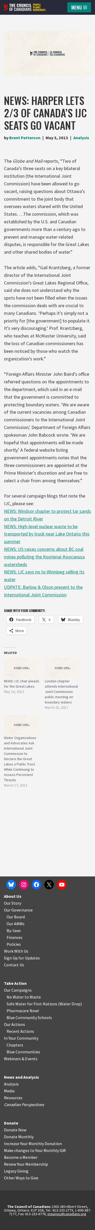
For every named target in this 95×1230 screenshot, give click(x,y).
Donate (11, 1123)
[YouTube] (61, 884)
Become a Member (20, 1157)
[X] (49, 884)
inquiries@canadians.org (67, 1214)
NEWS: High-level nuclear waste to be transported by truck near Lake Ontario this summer (46, 534)
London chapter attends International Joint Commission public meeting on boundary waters (61, 692)
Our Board (16, 916)
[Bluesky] (11, 884)
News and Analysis (21, 1077)
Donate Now (15, 1129)
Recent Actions (20, 1031)
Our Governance (18, 910)
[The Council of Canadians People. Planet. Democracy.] (25, 7)
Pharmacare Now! (23, 1010)
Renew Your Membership (26, 1164)
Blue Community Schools (29, 1017)
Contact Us (14, 964)
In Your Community (21, 1038)
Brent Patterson (24, 137)
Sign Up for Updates (22, 958)
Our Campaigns (18, 990)
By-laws (14, 930)
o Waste (33, 997)
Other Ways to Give (21, 1177)
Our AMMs (16, 923)
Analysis (81, 137)
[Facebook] (36, 884)
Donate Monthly (19, 1136)
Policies (14, 944)
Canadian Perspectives (24, 1104)
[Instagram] (23, 884)
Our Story (12, 903)
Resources (13, 1097)
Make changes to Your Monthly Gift (35, 1150)
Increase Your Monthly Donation (33, 1143)
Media (9, 1090)
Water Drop (70, 1003)
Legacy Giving (16, 1171)
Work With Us (16, 951)
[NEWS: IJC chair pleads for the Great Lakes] (22, 668)
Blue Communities (23, 1051)
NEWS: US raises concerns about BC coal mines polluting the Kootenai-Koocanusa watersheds (44, 556)
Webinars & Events (20, 1058)
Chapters (15, 1045)
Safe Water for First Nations (32, 1003)
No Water (16, 997)
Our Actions (14, 1024)
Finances (14, 937)
